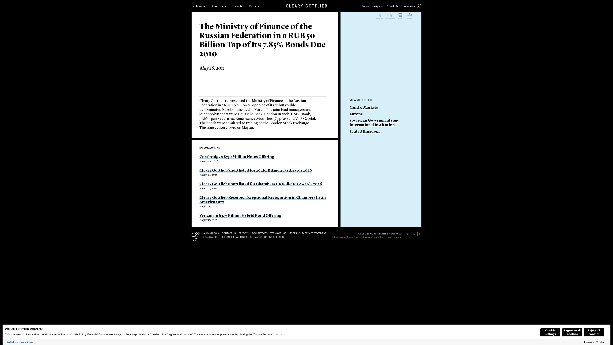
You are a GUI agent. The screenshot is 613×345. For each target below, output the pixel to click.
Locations (408, 6)
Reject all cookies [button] (594, 332)
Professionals (200, 6)
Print (400, 19)
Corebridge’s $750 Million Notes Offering (236, 157)
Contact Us (229, 233)
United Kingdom (364, 132)
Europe (356, 114)
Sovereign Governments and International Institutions (374, 123)
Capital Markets (363, 108)
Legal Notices (259, 233)
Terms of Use (278, 233)
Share (409, 19)
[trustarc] (601, 342)
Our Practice (220, 6)
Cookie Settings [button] (550, 332)
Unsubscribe (390, 19)
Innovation (238, 6)
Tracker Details (26, 342)
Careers (254, 6)
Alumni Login (211, 233)
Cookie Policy (13, 342)
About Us (392, 6)
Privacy (243, 233)
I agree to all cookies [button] (572, 332)
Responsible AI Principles (236, 237)
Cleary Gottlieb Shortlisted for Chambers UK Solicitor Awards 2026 (260, 184)
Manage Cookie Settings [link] (269, 237)
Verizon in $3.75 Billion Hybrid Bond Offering (240, 216)
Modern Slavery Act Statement (307, 233)
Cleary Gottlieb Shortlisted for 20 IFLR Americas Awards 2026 (255, 170)
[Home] (306, 6)
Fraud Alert (210, 237)
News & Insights (372, 6)
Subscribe (379, 19)
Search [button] (419, 6)
